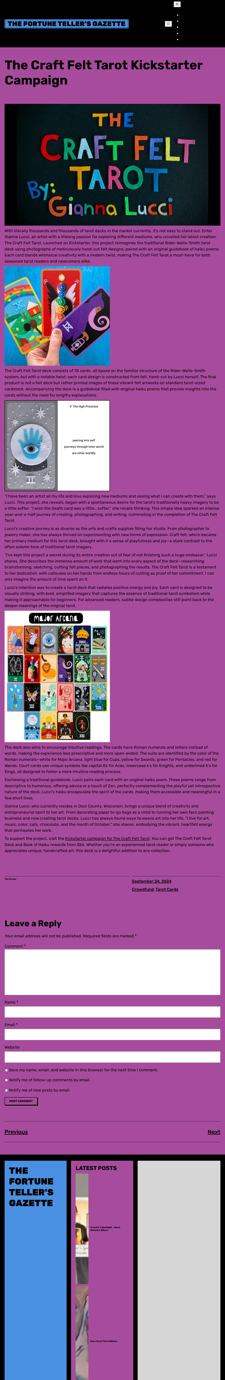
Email (11, 1024)
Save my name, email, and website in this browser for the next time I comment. (83, 1069)
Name (11, 1002)
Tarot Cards (167, 889)
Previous (16, 1131)
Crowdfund (143, 889)
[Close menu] (177, 4)
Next (214, 1131)
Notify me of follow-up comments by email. (50, 1079)
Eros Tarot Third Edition (103, 1341)
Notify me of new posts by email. (39, 1090)
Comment (15, 946)
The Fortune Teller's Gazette (67, 24)
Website (12, 1047)
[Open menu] (168, 24)
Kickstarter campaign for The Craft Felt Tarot (107, 838)
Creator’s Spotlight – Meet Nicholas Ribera (105, 1228)
